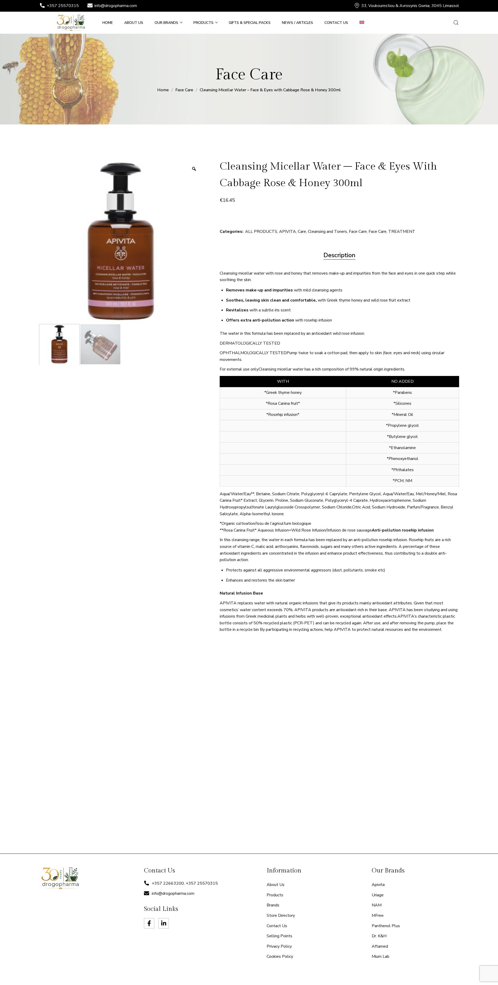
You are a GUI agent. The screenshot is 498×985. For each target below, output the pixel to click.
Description (339, 255)
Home (163, 90)
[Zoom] (194, 168)
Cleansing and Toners (327, 231)
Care (302, 231)
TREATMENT (401, 231)
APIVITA (287, 231)
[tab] (339, 255)
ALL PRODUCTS (261, 231)
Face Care (184, 90)
